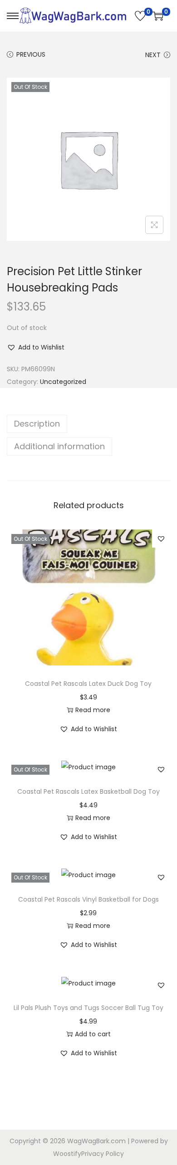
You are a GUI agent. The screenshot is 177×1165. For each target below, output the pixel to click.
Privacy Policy (102, 1153)
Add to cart (93, 1034)
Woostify (67, 1153)
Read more (92, 709)
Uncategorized (63, 381)
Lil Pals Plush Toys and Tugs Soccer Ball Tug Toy (88, 1007)
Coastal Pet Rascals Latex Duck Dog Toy (88, 683)
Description (37, 423)
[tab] (88, 424)
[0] (140, 15)
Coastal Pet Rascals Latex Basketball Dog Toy (88, 791)
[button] (35, 347)
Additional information (59, 446)
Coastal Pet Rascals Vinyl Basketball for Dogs (88, 899)
